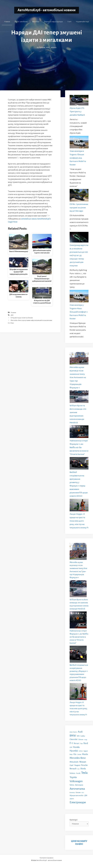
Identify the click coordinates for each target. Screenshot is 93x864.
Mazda (85, 754)
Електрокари (78, 802)
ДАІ (12, 315)
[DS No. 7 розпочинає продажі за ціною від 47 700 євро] (79, 196)
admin (53, 47)
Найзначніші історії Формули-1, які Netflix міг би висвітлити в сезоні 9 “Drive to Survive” (79, 447)
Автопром (79, 785)
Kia (74, 754)
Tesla (84, 772)
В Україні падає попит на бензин (22, 318)
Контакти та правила (46, 858)
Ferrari (76, 743)
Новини (7, 22)
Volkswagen (76, 781)
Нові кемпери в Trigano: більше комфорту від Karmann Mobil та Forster (78, 158)
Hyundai (74, 751)
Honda (76, 747)
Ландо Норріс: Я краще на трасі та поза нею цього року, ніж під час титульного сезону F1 (79, 521)
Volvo (72, 785)
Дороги (72, 798)
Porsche (84, 765)
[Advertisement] (46, 66)
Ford (85, 743)
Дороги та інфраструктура (53, 22)
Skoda (83, 768)
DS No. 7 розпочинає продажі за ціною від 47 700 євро (79, 207)
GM (71, 747)
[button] (46, 28)
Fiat (81, 743)
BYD (78, 736)
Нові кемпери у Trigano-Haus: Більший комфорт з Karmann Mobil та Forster (78, 312)
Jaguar (86, 751)
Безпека (72, 792)
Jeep (71, 754)
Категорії (73, 820)
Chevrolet (73, 739)
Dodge (85, 739)
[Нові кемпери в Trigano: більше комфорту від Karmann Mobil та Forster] (79, 142)
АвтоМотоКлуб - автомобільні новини (47, 10)
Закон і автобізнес (21, 22)
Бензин (78, 792)
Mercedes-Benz (78, 758)
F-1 (71, 743)
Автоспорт (35, 22)
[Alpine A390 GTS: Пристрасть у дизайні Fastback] (79, 100)
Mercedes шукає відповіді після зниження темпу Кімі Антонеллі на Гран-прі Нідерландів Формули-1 (78, 377)
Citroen (80, 739)
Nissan (82, 762)
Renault (73, 768)
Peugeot (77, 765)
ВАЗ (83, 792)
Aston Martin (73, 732)
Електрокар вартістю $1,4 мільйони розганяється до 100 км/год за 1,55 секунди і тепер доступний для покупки (79, 255)
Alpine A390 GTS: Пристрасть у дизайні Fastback (77, 111)
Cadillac (82, 736)
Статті (69, 22)
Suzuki (78, 773)
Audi (80, 731)
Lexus (79, 754)
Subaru (72, 773)
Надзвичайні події (82, 22)
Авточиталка (77, 788)
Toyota (73, 777)
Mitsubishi (74, 762)
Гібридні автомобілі (76, 795)
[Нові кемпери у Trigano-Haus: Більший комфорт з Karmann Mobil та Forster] (79, 296)
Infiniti (81, 751)
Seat (78, 768)
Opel (71, 765)
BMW (73, 735)
